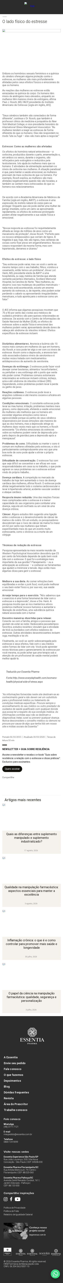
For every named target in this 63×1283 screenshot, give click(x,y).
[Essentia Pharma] (31, 3)
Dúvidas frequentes (16, 1092)
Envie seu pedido (15, 1063)
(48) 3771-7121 (11, 1127)
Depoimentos (12, 1080)
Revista (9, 1098)
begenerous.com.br (37, 1235)
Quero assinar (12, 768)
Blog (7, 1086)
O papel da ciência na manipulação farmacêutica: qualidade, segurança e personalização (31, 997)
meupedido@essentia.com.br (18, 1134)
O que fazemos (13, 1074)
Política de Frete (11, 1211)
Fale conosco (12, 1069)
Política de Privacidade (14, 1208)
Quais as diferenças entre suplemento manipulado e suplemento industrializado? (31, 837)
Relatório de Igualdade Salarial (18, 1214)
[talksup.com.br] (55, 1273)
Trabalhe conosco (15, 1110)
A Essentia (11, 1057)
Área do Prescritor (16, 1104)
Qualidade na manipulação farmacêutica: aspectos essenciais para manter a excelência (31, 890)
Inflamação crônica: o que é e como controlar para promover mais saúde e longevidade (31, 943)
